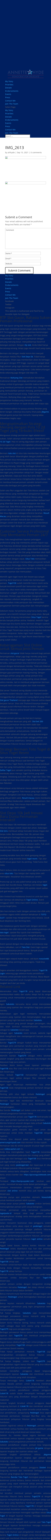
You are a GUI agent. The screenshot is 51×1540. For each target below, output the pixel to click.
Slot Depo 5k (27, 356)
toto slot (12, 453)
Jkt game (39, 1448)
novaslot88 (44, 958)
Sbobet (42, 1467)
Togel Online (32, 899)
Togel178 (23, 991)
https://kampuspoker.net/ (22, 1181)
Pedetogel (40, 1094)
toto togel (4, 932)
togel (45, 885)
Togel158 (12, 583)
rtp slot (27, 345)
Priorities (9, 84)
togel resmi (32, 858)
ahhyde (11, 152)
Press (7, 97)
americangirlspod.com (10, 1142)
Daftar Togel (5, 770)
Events (8, 94)
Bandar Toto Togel (19, 1477)
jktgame (47, 1454)
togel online (37, 1239)
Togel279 (12, 1042)
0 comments (36, 152)
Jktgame (45, 411)
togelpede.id (5, 1213)
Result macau (28, 798)
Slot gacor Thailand (9, 700)
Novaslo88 (46, 1197)
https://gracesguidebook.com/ (37, 1174)
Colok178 (30, 1380)
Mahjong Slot (16, 377)
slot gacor (14, 653)
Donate (8, 87)
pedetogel (37, 1226)
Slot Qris (4, 831)
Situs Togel (36, 617)
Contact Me (10, 100)
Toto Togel (46, 1522)
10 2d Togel (5, 441)
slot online (12, 1190)
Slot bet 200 (37, 721)
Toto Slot (26, 947)
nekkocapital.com (12, 1149)
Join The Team (11, 103)
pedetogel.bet (22, 1165)
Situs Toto (29, 558)
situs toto (9, 873)
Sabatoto (10, 1004)
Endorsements (11, 91)
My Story (9, 81)
